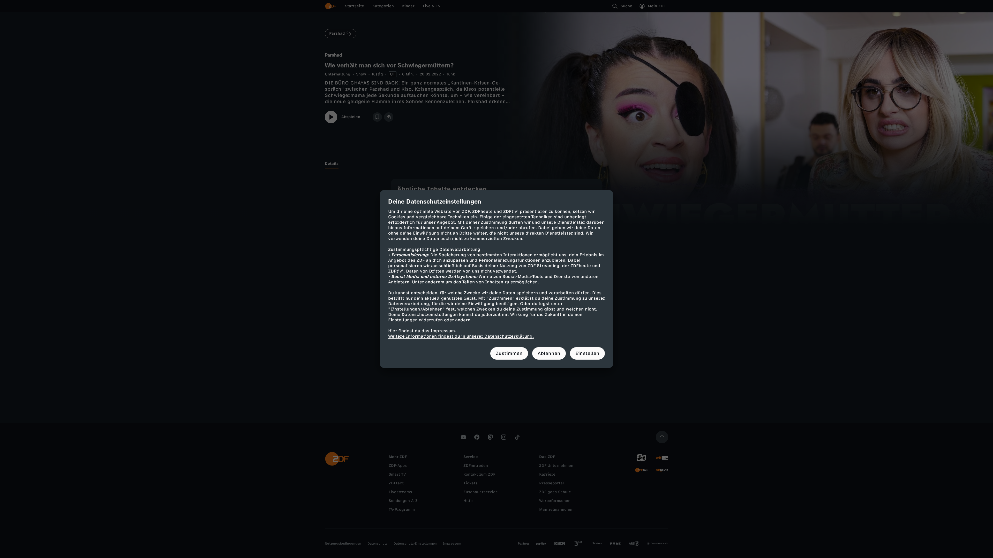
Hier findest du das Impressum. (422, 330)
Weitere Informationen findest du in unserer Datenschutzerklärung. (461, 336)
